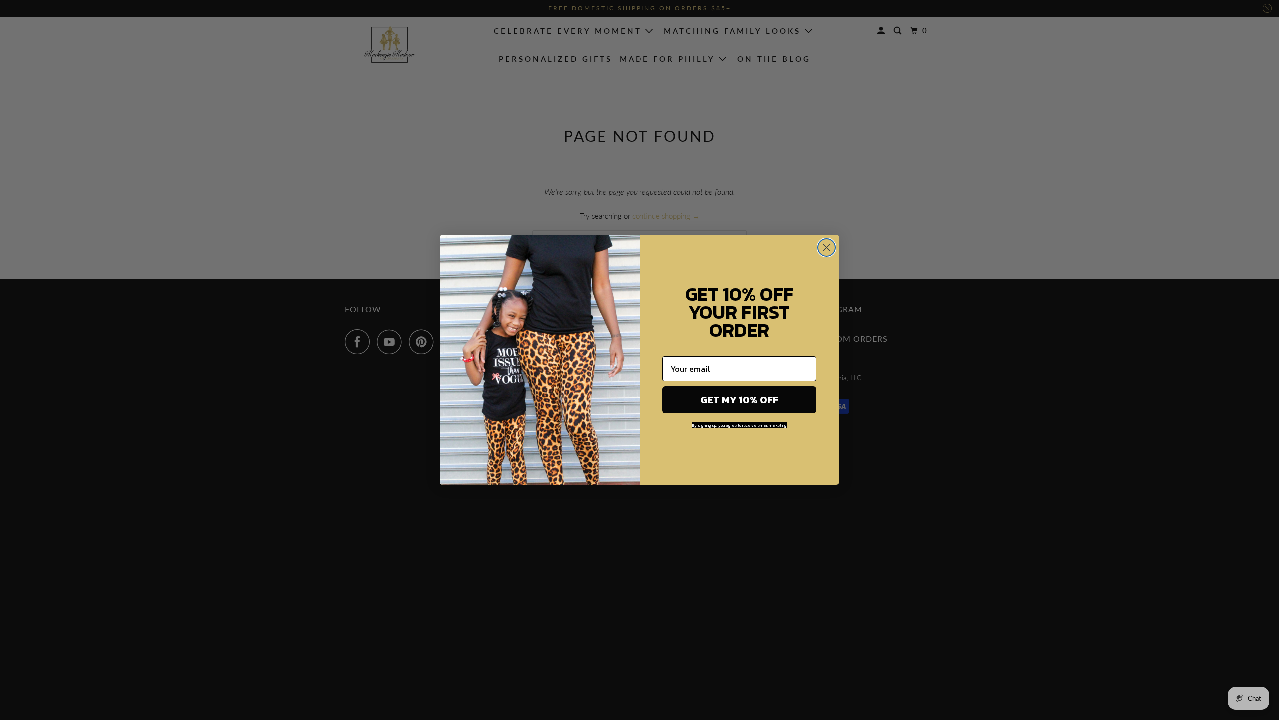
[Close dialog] (826, 247)
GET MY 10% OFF (739, 400)
